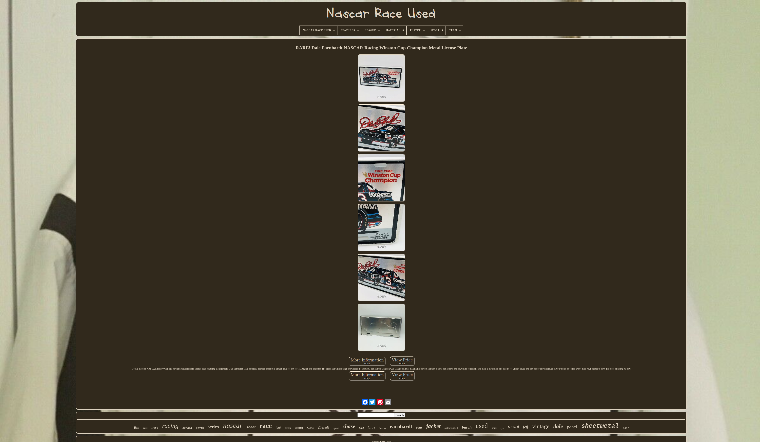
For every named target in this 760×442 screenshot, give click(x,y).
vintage (540, 426)
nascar (232, 425)
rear (419, 427)
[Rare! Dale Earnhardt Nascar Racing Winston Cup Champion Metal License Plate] (381, 79)
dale (558, 426)
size (361, 427)
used (482, 425)
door (626, 427)
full (136, 427)
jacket (433, 426)
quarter (299, 427)
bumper (382, 428)
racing (170, 425)
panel (572, 426)
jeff (525, 427)
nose (154, 427)
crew (310, 427)
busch (467, 427)
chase (349, 426)
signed (336, 428)
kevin (200, 428)
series (213, 426)
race (265, 425)
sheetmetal (600, 426)
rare (145, 428)
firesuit (323, 427)
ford (278, 427)
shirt (494, 427)
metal (513, 426)
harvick (187, 427)
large (371, 427)
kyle (502, 428)
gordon (288, 428)
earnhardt (401, 426)
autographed (451, 427)
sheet (251, 426)
